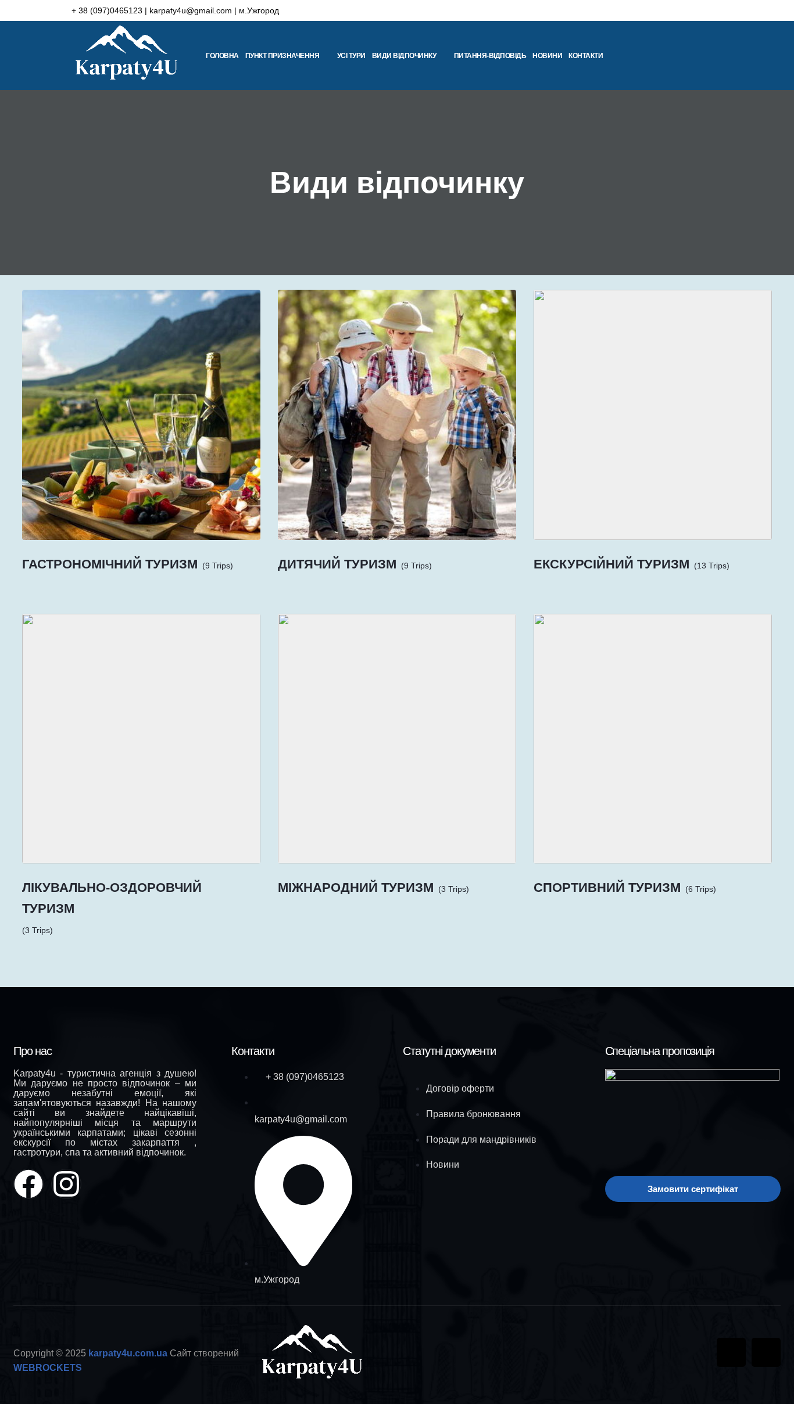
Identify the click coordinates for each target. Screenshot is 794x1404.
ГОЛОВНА (222, 56)
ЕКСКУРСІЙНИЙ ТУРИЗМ (611, 564)
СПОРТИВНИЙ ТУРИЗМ (607, 887)
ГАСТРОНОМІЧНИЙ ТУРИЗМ (110, 564)
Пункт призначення (282, 56)
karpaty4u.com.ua (127, 1353)
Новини (547, 56)
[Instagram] (710, 10)
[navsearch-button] (739, 56)
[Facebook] (686, 10)
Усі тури (351, 56)
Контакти (585, 56)
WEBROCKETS (47, 1368)
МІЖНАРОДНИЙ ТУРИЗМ (356, 887)
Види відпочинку (404, 56)
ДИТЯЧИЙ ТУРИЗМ (337, 564)
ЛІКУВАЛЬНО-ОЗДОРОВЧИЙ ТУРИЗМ (112, 897)
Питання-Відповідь (490, 56)
